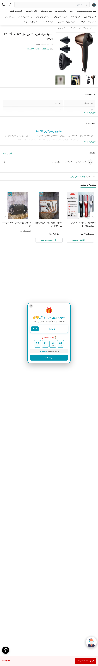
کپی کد (35, 329)
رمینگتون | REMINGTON (38, 48)
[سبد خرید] (3, 4)
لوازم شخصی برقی (64, 28)
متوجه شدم (49, 358)
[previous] (93, 217)
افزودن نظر (7, 153)
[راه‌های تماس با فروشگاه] (5, 650)
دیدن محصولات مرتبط (85, 660)
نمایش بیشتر (92, 112)
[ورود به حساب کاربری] (10, 4)
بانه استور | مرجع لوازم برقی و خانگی (84, 28)
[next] (5, 217)
